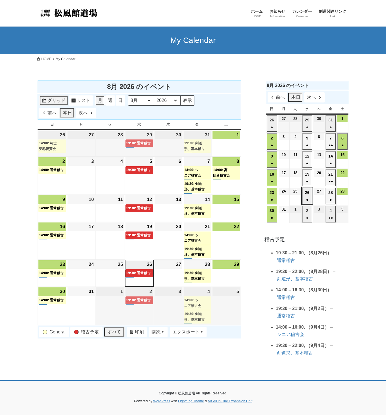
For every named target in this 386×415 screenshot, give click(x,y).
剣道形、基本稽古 (295, 278)
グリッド (54, 102)
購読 (156, 331)
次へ (83, 112)
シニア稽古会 (290, 334)
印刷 (136, 333)
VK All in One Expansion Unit (230, 401)
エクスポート (185, 331)
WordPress (161, 401)
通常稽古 (286, 260)
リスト (80, 102)
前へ (52, 112)
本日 (67, 112)
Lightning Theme (191, 401)
